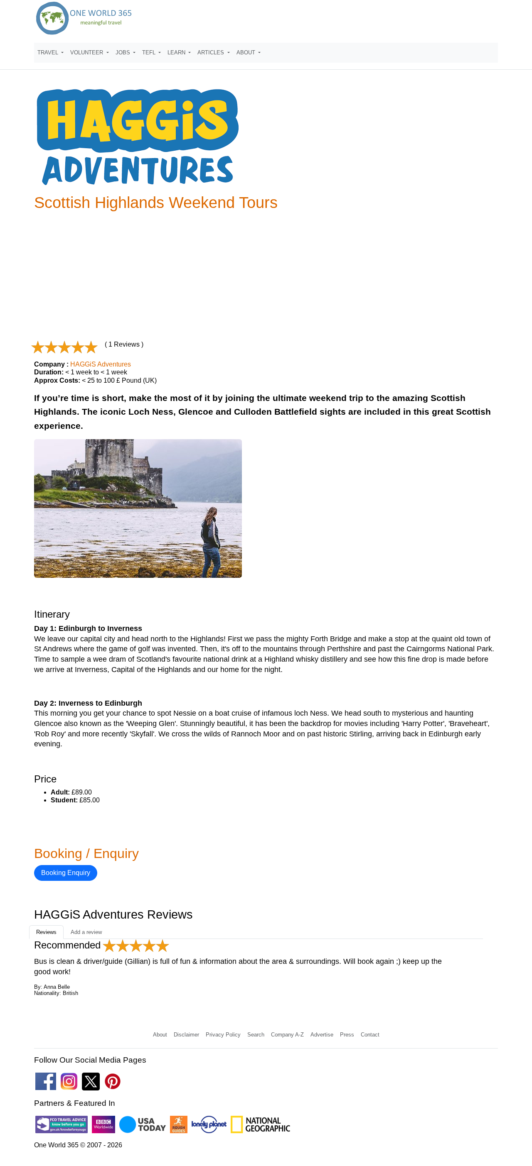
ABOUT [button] (246, 52)
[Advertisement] (266, 276)
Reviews (46, 932)
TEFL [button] (149, 52)
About (160, 1035)
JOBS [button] (124, 52)
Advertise (321, 1035)
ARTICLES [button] (211, 52)
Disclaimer (186, 1035)
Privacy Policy (223, 1035)
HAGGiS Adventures (100, 364)
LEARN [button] (177, 52)
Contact (370, 1035)
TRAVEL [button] (48, 52)
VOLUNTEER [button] (87, 52)
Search (255, 1035)
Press (347, 1035)
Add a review (86, 932)
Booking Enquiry (65, 872)
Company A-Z (287, 1035)
